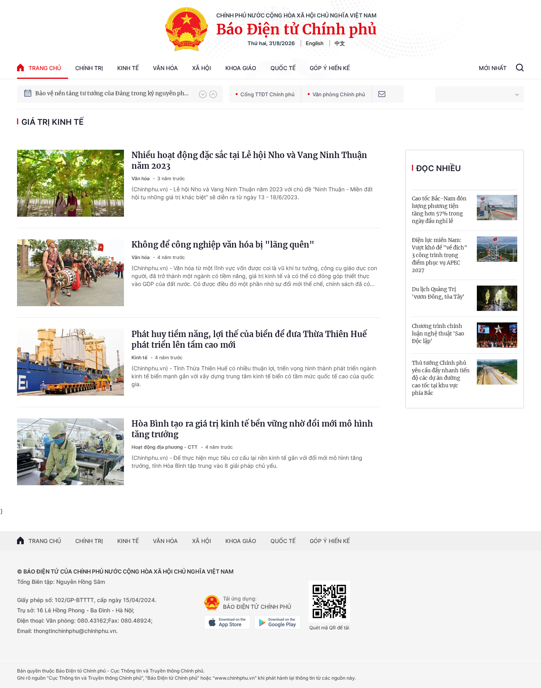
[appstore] (227, 622)
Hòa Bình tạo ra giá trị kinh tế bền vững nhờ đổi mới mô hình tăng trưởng (252, 429)
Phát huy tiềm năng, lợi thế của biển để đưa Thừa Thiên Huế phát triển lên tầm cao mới (249, 339)
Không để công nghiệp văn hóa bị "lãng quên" (222, 245)
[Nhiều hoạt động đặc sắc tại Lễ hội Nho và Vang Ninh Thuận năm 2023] (70, 183)
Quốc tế (282, 68)
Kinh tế (128, 68)
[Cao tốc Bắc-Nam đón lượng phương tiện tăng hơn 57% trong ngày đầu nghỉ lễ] (497, 207)
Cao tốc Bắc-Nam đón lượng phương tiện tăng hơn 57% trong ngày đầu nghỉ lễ (439, 210)
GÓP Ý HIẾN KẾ (330, 540)
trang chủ (45, 68)
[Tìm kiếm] (520, 68)
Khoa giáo (240, 68)
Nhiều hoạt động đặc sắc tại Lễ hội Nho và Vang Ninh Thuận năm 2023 (249, 160)
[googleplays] (277, 622)
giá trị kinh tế (52, 122)
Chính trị (89, 68)
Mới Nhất (493, 68)
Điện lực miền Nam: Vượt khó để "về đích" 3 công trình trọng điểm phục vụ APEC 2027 (439, 255)
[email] (382, 94)
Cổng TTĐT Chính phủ (267, 94)
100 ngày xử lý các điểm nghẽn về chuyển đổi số (99, 93)
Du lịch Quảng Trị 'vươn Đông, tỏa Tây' (438, 293)
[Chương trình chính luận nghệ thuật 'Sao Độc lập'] (497, 335)
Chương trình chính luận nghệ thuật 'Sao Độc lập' (438, 334)
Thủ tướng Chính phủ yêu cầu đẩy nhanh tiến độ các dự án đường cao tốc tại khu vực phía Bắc (441, 378)
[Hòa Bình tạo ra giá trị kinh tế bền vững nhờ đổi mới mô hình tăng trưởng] (70, 451)
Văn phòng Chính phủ (338, 94)
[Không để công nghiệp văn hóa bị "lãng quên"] (70, 272)
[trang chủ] (212, 603)
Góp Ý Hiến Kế (330, 68)
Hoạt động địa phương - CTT (165, 447)
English (315, 43)
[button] (203, 94)
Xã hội (201, 68)
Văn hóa (165, 68)
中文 (340, 43)
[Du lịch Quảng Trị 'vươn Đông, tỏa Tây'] (497, 298)
